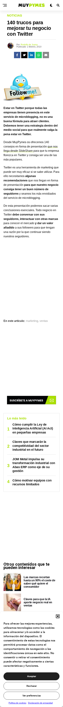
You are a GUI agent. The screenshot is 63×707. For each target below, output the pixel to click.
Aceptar (31, 676)
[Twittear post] (24, 55)
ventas (44, 321)
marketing (32, 321)
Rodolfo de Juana (29, 44)
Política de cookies (17, 703)
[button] (57, 616)
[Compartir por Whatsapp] (39, 55)
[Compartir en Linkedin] (31, 55)
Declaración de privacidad (40, 703)
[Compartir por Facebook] (17, 55)
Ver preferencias (31, 696)
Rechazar (31, 686)
